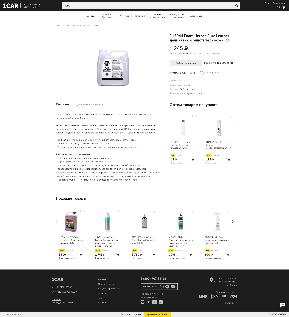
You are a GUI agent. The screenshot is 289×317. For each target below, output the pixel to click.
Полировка (139, 16)
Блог (100, 298)
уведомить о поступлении (206, 53)
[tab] (62, 104)
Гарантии (102, 293)
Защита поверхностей (157, 16)
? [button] (231, 63)
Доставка (90, 104)
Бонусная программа (108, 288)
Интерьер (124, 16)
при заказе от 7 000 (157, 314)
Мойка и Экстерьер (107, 16)
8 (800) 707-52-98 (277, 314)
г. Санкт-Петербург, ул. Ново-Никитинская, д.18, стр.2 (225, 281)
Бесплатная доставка (131, 314)
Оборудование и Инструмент (177, 16)
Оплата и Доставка (107, 284)
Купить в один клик (182, 72)
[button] (237, 5)
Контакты (102, 302)
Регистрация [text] (279, 3)
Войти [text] (268, 3)
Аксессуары (196, 16)
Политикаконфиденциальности (62, 301)
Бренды (90, 16)
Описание (62, 104)
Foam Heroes (183, 85)
